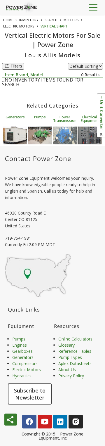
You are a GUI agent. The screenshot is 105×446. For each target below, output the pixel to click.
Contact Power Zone (38, 158)
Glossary (66, 345)
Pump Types (70, 357)
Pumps (40, 117)
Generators (15, 117)
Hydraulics (22, 375)
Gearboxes (22, 351)
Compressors (25, 363)
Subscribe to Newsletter (30, 394)
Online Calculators (75, 339)
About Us (67, 369)
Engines (19, 345)
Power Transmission (64, 119)
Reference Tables (74, 351)
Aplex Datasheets (75, 363)
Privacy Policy (71, 375)
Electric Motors (26, 369)
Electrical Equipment (90, 119)
